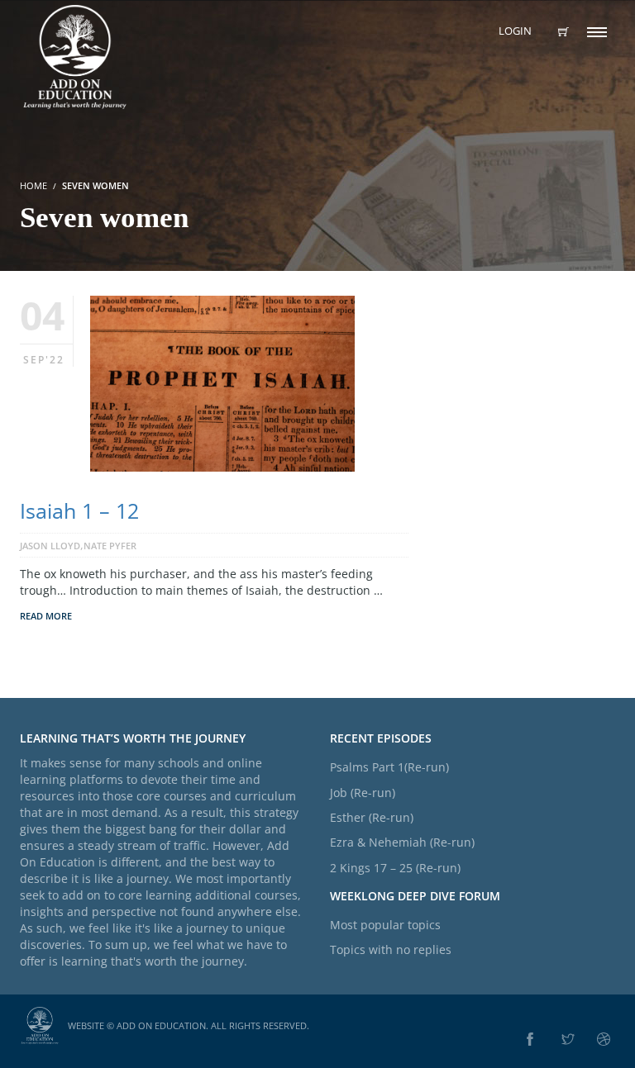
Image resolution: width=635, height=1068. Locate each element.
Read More (46, 616)
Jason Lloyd (50, 545)
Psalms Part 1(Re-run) (389, 767)
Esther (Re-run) (371, 817)
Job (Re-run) (362, 792)
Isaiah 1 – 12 (79, 510)
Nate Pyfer (110, 545)
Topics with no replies (390, 949)
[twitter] (568, 1039)
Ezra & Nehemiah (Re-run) (402, 842)
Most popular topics (385, 925)
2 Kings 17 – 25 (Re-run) (395, 868)
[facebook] (530, 1039)
